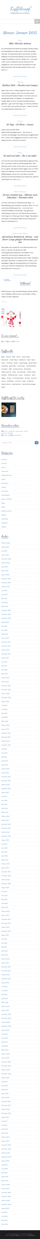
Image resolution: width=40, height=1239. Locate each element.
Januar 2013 (5, 868)
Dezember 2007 (6, 1101)
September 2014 (6, 788)
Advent (8, 357)
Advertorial (4, 471)
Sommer (34, 378)
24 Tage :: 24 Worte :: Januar (20, 124)
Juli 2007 (4, 1121)
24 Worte (20, 121)
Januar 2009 (5, 1058)
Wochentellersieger (29, 384)
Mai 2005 (4, 1220)
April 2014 (4, 808)
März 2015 (4, 765)
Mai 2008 (4, 1089)
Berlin (19, 357)
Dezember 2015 (6, 733)
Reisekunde (20, 82)
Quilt (33, 375)
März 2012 (4, 907)
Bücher (20, 40)
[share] (9, 341)
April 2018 (4, 634)
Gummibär (21, 366)
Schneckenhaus (18, 378)
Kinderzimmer (18, 369)
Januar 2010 (5, 1010)
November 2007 (6, 1105)
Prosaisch (27, 375)
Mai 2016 (4, 713)
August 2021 (5, 547)
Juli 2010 (4, 986)
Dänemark (4, 360)
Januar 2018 (5, 638)
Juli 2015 (4, 749)
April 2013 (4, 856)
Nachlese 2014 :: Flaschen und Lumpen (20, 85)
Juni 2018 (4, 630)
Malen (3, 507)
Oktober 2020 (5, 563)
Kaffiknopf (20, 8)
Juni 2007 (4, 1125)
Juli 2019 (4, 590)
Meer (14, 372)
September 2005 (6, 1204)
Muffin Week (31, 372)
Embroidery (14, 360)
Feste (3, 363)
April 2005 (4, 1224)
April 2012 (4, 903)
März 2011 (4, 955)
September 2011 (6, 931)
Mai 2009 (4, 1042)
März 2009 (4, 1050)
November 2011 (6, 923)
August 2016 (5, 701)
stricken (18, 381)
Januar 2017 (5, 682)
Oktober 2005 (5, 1200)
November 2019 (6, 583)
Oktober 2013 (5, 832)
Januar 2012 (5, 915)
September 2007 (6, 1113)
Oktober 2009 (5, 1022)
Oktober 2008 (5, 1070)
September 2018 (6, 618)
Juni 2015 (4, 753)
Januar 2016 (5, 729)
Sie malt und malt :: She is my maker (20, 156)
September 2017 (6, 654)
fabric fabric (31, 360)
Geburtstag (23, 363)
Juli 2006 (4, 1165)
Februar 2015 (5, 769)
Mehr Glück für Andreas (20, 43)
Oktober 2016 (5, 693)
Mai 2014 (4, 804)
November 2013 (6, 828)
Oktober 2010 (5, 975)
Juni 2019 (4, 594)
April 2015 (4, 761)
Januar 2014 (5, 820)
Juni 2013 (4, 848)
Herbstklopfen (31, 366)
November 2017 (6, 646)
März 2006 (4, 1181)
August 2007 (5, 1117)
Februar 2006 (5, 1184)
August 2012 (5, 887)
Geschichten (4, 491)
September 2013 (6, 836)
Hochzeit (4, 369)
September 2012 (6, 884)
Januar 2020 (5, 575)
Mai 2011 (4, 947)
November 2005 (6, 1196)
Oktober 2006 (5, 1153)
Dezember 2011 (5, 919)
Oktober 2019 (5, 586)
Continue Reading (20, 76)
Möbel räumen (6, 372)
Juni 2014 (4, 800)
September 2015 (6, 745)
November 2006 (6, 1149)
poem (21, 375)
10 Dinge (4, 459)
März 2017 (4, 674)
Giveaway (4, 366)
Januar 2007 (5, 1141)
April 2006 (4, 1177)
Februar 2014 (5, 816)
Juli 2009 (4, 1034)
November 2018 (6, 614)
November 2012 (6, 876)
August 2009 (5, 1030)
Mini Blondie (21, 372)
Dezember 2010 (6, 967)
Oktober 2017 (5, 650)
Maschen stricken (17, 233)
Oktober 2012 (5, 880)
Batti (13, 357)
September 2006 (6, 1157)
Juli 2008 (4, 1082)
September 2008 (6, 1074)
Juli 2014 (4, 796)
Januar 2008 (5, 1097)
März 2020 (4, 571)
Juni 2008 (4, 1085)
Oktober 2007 (5, 1109)
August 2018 (5, 622)
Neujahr (4, 375)
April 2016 (4, 717)
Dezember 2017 (6, 642)
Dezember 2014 (6, 777)
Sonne (3, 381)
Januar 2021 (5, 555)
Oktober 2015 (5, 741)
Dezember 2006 (6, 1145)
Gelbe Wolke (32, 363)
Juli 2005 (4, 1212)
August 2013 (5, 840)
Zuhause (20, 152)
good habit (12, 366)
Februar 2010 (5, 1006)
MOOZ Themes (15, 1235)
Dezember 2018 (6, 610)
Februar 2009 (5, 1054)
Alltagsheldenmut (6, 475)
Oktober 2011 (5, 927)
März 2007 (4, 1133)
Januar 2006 (5, 1188)
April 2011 (4, 951)
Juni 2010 (4, 990)
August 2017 (5, 658)
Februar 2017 (5, 678)
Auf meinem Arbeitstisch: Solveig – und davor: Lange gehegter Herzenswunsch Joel (20, 239)
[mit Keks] (16, 341)
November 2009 (6, 1018)
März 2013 (4, 860)
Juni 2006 (4, 1169)
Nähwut (16, 191)
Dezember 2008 (6, 1062)
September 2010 (6, 979)
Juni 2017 (4, 662)
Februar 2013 (5, 864)
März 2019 (4, 606)
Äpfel (3, 357)
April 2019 (4, 602)
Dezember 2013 (6, 824)
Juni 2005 (4, 1216)
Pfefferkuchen (13, 375)
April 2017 (4, 670)
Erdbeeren (22, 360)
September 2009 (6, 1026)
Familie (3, 487)
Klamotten (27, 369)
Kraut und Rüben (6, 499)
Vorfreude (30, 381)
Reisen (9, 378)
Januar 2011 (5, 963)
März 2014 (4, 812)
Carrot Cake (26, 357)
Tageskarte (4, 523)
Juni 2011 (4, 943)
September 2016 (6, 697)
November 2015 (6, 737)
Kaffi (10, 369)
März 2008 (4, 1093)
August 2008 (5, 1078)
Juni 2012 (4, 895)
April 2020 (4, 567)
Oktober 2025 (5, 543)
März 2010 (4, 1002)
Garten (16, 363)
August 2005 (5, 1208)
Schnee (27, 378)
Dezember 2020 (6, 559)
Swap (24, 381)
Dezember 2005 (6, 1192)
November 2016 (6, 689)
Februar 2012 (5, 911)
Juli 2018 (4, 626)
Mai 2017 (4, 666)
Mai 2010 (4, 994)
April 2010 (4, 998)
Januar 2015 (5, 773)
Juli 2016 (4, 705)
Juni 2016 (4, 709)
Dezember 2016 (6, 685)
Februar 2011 (5, 959)
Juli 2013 (4, 844)
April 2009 (4, 1046)
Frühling (9, 363)
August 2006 (5, 1161)
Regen (3, 378)
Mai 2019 (4, 598)
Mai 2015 (4, 757)
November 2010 (6, 971)
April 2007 (4, 1129)
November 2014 (6, 781)
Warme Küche (6, 384)
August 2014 (5, 792)
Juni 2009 (4, 1038)
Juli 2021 (4, 551)
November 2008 (6, 1066)
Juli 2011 (4, 939)
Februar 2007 (5, 1137)
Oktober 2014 (5, 784)
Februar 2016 (5, 725)
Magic (3, 503)
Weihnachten (16, 384)
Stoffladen (10, 381)
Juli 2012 (4, 891)
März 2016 (4, 721)
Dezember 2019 (6, 579)
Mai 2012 (4, 899)
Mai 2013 (4, 852)
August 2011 (5, 935)
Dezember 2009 (6, 1014)
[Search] (37, 442)
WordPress (31, 1235)
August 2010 (5, 983)
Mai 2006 (4, 1173)
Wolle (3, 387)
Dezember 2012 (6, 872)
